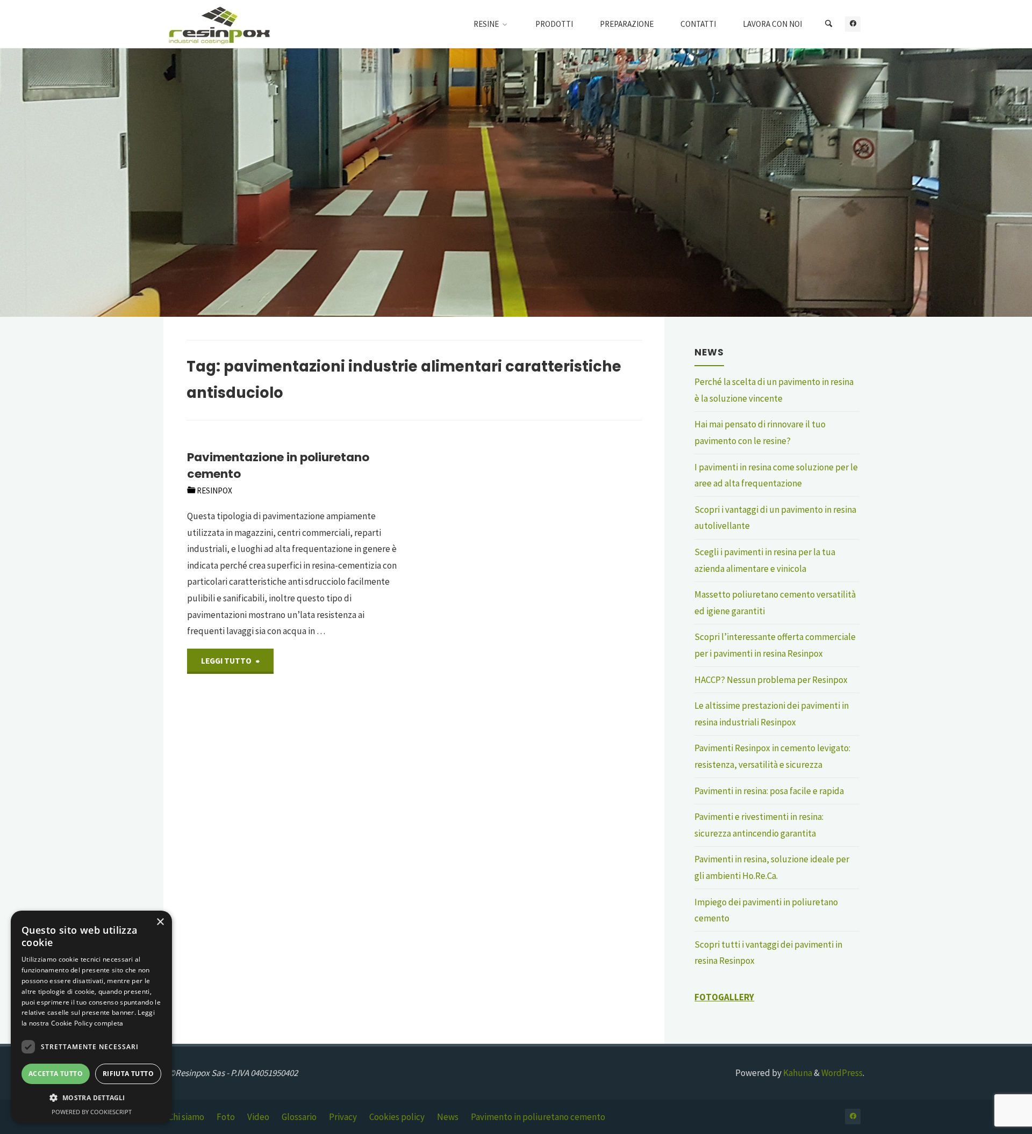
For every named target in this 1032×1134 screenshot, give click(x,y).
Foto (226, 1117)
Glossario (299, 1117)
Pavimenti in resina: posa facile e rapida (769, 791)
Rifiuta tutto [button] (128, 1073)
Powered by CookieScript (92, 1112)
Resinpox (214, 490)
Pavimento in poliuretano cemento (538, 1117)
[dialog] (91, 1017)
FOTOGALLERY (724, 997)
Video (258, 1117)
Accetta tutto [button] (55, 1073)
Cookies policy (397, 1117)
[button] (91, 1098)
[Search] (828, 24)
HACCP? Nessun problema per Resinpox (771, 680)
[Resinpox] (219, 24)
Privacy (343, 1117)
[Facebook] (853, 24)
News (447, 1117)
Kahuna (797, 1073)
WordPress (842, 1073)
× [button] (160, 922)
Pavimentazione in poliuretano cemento (278, 465)
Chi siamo (186, 1117)
